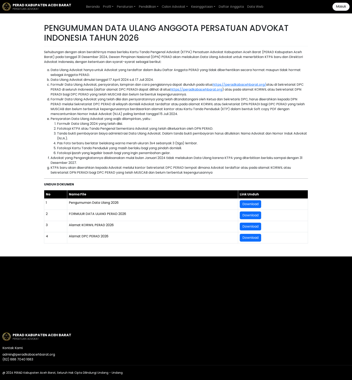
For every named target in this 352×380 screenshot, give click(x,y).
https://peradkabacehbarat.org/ (239, 84)
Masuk (341, 6)
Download (250, 204)
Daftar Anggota (231, 6)
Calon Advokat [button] (173, 6)
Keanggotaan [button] (202, 6)
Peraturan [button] (125, 6)
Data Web (255, 6)
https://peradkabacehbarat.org (196, 89)
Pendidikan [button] (147, 6)
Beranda (93, 6)
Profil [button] (107, 6)
